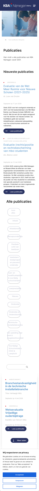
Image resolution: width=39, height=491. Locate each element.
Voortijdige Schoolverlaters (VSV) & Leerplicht (15, 350)
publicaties (15, 39)
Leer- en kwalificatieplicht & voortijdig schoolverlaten (15, 277)
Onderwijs (15, 304)
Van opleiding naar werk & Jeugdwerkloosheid (15, 335)
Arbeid (15, 221)
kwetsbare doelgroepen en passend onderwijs (15, 261)
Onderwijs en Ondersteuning (15, 313)
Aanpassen (19, 480)
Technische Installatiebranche (15, 323)
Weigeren (19, 486)
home (10, 39)
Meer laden (21, 440)
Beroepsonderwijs (15, 236)
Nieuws (15, 296)
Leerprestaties (15, 288)
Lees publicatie (16, 131)
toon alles (13, 211)
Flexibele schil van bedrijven (15, 246)
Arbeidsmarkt (15, 228)
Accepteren (19, 475)
